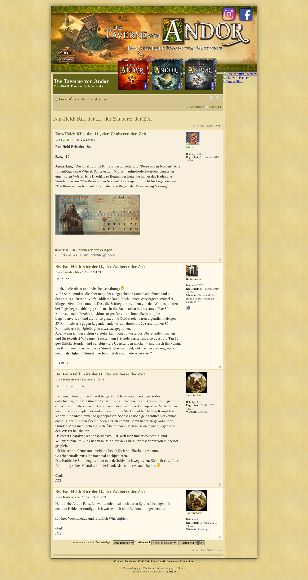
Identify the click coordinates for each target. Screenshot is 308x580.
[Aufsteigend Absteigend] (191, 542)
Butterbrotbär (71, 272)
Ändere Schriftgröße (218, 98)
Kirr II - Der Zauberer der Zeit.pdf (85, 250)
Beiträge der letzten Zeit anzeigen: (92, 542)
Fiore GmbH (158, 561)
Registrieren (197, 106)
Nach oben (220, 259)
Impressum (173, 561)
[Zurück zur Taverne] (65, 55)
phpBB (141, 568)
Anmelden (215, 106)
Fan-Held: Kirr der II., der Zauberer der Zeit (102, 119)
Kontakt (118, 561)
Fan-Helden (97, 99)
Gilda (66, 139)
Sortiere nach (143, 542)
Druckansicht (211, 98)
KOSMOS (143, 561)
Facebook (130, 561)
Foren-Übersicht (72, 99)
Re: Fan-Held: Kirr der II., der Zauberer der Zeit (100, 266)
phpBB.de (170, 571)
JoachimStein (71, 379)
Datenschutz (187, 561)
